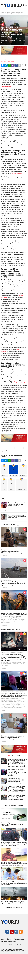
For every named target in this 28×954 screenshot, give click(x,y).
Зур (4, 489)
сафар (4, 579)
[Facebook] (7, 932)
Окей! (11, 489)
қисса (14, 652)
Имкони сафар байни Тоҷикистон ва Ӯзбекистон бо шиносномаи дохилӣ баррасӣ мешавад (13, 583)
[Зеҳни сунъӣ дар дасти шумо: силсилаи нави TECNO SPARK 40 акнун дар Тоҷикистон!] (14, 814)
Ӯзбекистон (18, 448)
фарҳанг (17, 691)
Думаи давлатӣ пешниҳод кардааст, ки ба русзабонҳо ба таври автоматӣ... (17, 516)
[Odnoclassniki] (21, 932)
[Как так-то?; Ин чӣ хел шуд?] (24, 673)
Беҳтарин (4, 475)
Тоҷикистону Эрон (7, 448)
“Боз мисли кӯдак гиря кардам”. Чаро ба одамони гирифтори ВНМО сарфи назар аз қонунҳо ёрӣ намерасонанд (14, 614)
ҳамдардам (23, 475)
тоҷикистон (6, 548)
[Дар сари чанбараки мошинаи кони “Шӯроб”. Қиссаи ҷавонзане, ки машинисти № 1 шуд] (14, 723)
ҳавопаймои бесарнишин (9, 451)
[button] (2, 5)
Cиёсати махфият (19, 939)
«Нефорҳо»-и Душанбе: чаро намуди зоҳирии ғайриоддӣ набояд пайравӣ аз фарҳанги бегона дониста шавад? (14, 695)
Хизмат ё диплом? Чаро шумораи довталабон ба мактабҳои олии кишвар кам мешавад (14, 883)
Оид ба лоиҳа (4, 938)
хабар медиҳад (6, 86)
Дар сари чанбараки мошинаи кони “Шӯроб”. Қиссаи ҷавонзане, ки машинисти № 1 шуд (12, 737)
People (7, 652)
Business (3, 652)
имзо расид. (19, 290)
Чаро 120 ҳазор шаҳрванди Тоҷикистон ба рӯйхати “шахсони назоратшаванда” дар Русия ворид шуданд (14, 844)
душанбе (5, 691)
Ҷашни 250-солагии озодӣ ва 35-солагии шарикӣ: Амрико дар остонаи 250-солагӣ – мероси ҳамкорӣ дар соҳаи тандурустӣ (17, 789)
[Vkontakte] (16, 932)
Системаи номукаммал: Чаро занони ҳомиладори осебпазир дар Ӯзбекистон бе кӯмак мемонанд (13, 551)
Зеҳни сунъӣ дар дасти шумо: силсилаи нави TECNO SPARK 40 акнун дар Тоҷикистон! (14, 824)
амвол (11, 652)
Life (2, 22)
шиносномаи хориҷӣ (6, 580)
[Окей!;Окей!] (24, 633)
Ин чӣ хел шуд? (21, 489)
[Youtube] (12, 932)
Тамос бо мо (13, 938)
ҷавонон (22, 691)
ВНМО (4, 611)
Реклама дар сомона (7, 939)
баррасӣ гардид (19, 382)
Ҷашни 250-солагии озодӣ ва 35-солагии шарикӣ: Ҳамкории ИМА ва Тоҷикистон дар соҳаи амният (17, 798)
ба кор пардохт (17, 173)
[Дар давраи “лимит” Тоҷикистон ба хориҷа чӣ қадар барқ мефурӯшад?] (14, 893)
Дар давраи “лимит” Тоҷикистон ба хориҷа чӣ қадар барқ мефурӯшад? (13, 902)
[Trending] (2, 24)
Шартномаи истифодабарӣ (8, 941)
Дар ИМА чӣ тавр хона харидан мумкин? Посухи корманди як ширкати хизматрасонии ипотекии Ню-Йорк (14, 863)
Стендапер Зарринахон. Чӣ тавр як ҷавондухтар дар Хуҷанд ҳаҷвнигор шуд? (16, 504)
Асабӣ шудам (13, 475)
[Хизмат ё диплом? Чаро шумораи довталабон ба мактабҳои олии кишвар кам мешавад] (14, 873)
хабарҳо (22, 579)
